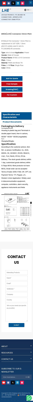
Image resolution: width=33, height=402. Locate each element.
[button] (29, 398)
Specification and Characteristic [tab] (11, 116)
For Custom (12, 95)
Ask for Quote (12, 78)
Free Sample (12, 84)
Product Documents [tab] (12, 122)
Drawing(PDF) (12, 89)
